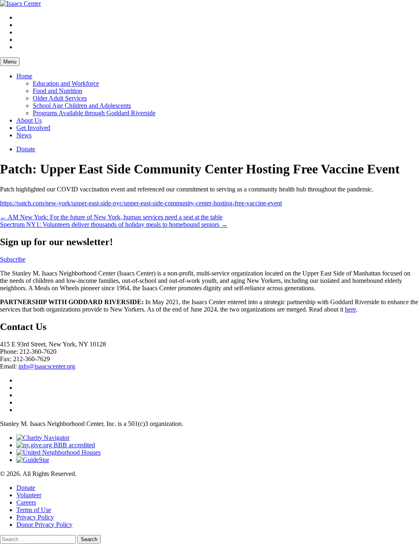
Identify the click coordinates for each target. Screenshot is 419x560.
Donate (25, 149)
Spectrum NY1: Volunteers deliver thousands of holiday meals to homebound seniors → (114, 224)
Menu (9, 62)
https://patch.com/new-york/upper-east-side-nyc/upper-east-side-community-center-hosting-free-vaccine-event (141, 203)
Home (24, 76)
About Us (29, 120)
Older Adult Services (60, 98)
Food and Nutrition (57, 90)
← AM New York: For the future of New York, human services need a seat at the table (111, 217)
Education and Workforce (66, 83)
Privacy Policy (35, 517)
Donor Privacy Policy (44, 524)
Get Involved (33, 127)
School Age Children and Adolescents (82, 105)
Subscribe (12, 259)
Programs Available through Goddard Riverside (94, 112)
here (350, 309)
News (24, 135)
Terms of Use (33, 509)
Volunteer (28, 495)
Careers (26, 502)
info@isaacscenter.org (46, 366)
